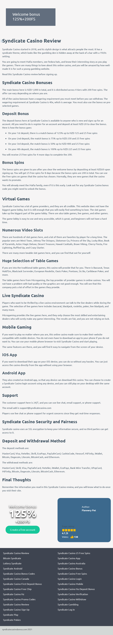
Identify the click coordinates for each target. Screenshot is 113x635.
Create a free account (22, 529)
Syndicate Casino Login (70, 578)
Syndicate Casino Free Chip (17, 588)
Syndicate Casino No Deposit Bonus (76, 588)
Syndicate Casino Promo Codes (19, 599)
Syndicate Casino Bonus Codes (19, 573)
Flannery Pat (89, 510)
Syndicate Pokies (12, 619)
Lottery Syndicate (12, 563)
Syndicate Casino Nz (13, 594)
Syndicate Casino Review (16, 553)
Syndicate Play (10, 614)
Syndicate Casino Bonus (70, 568)
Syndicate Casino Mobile (70, 583)
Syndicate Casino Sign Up (16, 609)
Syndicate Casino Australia (71, 563)
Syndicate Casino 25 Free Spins (74, 553)
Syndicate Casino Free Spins (72, 573)
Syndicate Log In (66, 609)
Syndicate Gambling (68, 604)
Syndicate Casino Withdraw (72, 599)
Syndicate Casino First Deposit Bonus (22, 583)
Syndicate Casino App (69, 558)
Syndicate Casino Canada (16, 578)
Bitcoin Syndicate (12, 558)
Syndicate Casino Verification (73, 594)
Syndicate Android (12, 568)
